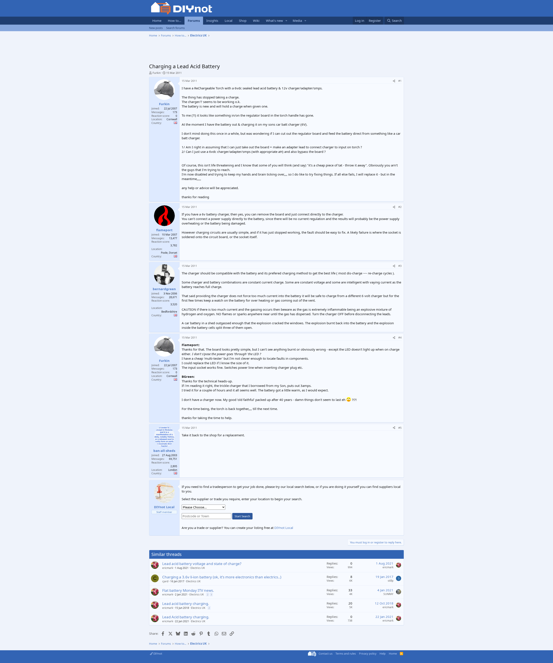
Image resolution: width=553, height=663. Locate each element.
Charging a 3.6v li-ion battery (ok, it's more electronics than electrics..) (221, 576)
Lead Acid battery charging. (185, 616)
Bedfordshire (169, 311)
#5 (400, 428)
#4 (400, 337)
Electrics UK (198, 568)
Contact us (325, 653)
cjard (165, 581)
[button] (286, 21)
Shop (242, 20)
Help (383, 653)
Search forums (175, 28)
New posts (156, 28)
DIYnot (157, 653)
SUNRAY (388, 594)
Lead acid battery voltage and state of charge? (201, 563)
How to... (174, 20)
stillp (390, 580)
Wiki (256, 20)
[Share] (394, 81)
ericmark (167, 568)
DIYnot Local (283, 527)
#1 (400, 81)
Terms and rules (345, 653)
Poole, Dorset (169, 253)
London (172, 470)
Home (156, 20)
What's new (274, 20)
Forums (194, 20)
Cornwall (172, 119)
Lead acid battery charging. (185, 603)
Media (297, 20)
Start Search (242, 516)
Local (228, 20)
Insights (212, 20)
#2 (400, 207)
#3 (400, 266)
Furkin (157, 73)
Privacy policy (368, 653)
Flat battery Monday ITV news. (188, 590)
